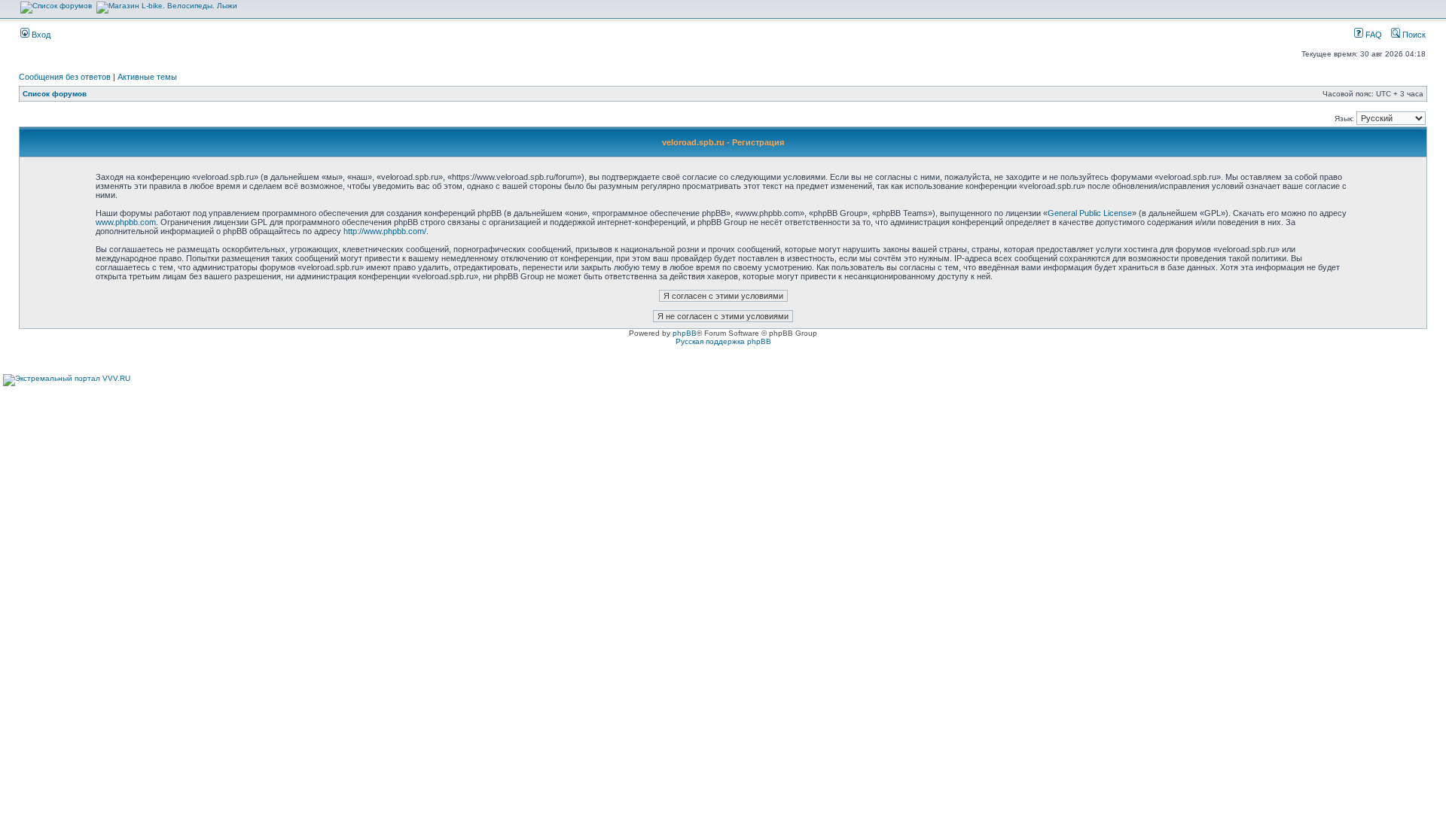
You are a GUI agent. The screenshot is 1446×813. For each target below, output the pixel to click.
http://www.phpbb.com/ (384, 231)
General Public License (1090, 213)
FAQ (1372, 34)
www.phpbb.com (126, 222)
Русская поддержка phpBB (723, 341)
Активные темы (147, 76)
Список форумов (55, 94)
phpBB (685, 333)
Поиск (1413, 34)
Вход (39, 34)
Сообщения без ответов (65, 76)
